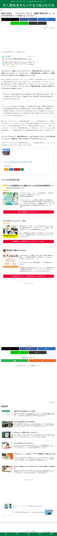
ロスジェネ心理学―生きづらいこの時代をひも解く (18, 162)
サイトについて (9, 531)
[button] (38, 23)
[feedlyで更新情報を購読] (14, 360)
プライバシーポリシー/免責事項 (28, 531)
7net (22, 169)
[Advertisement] (28, 39)
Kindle (11, 169)
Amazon (6, 169)
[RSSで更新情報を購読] (42, 360)
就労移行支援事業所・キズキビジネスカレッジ (28, 211)
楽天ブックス (17, 169)
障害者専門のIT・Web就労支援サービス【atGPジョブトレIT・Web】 (28, 241)
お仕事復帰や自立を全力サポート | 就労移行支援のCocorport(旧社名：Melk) (28, 276)
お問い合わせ (47, 531)
